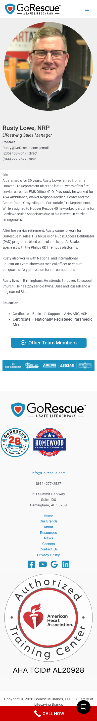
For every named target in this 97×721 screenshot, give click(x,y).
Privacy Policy (48, 555)
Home (48, 516)
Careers (48, 544)
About (48, 527)
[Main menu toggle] (87, 9)
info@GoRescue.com (48, 473)
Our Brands (48, 521)
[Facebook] (31, 564)
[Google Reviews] (54, 564)
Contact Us (49, 549)
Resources (48, 533)
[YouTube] (43, 564)
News (48, 538)
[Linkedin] (65, 564)
